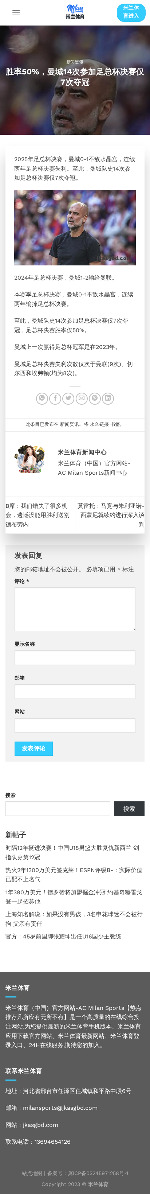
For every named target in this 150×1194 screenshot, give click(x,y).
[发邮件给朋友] (82, 399)
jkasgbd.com (40, 1124)
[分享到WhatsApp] (42, 399)
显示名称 (25, 644)
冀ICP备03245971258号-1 (98, 1173)
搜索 (10, 795)
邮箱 (20, 678)
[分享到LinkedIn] (108, 399)
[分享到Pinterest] (95, 399)
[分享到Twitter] (68, 399)
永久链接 (99, 424)
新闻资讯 (75, 62)
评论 (22, 581)
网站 (20, 712)
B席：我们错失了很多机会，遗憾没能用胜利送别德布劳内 (37, 515)
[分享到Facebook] (55, 399)
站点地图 (32, 1173)
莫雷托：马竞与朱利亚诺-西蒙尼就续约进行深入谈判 (111, 515)
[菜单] (16, 13)
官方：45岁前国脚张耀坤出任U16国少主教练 (63, 936)
